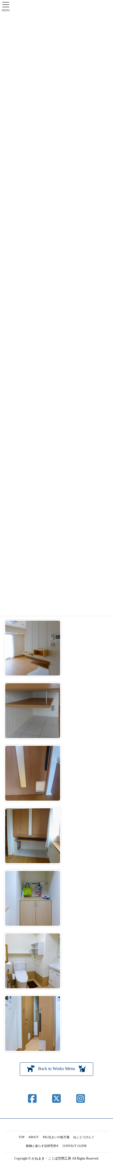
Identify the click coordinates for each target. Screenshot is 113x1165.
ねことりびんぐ (83, 1137)
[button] (56, 1069)
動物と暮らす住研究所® (42, 1145)
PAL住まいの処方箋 (56, 1137)
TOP (21, 1137)
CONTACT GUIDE (75, 1145)
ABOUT (33, 1137)
